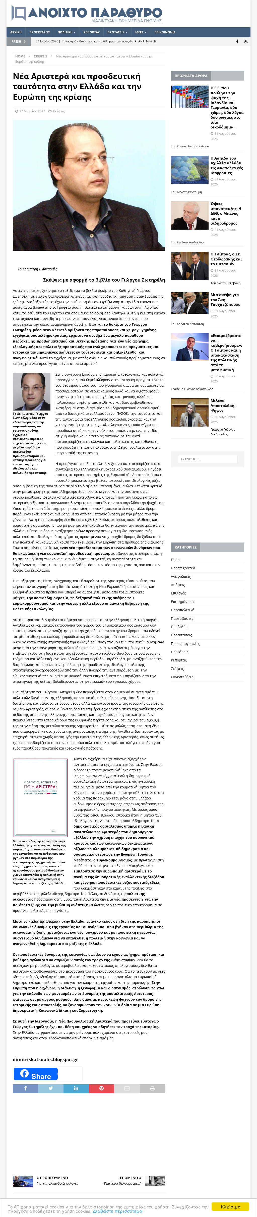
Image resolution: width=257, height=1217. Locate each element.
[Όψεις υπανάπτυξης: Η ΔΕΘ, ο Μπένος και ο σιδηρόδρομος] (190, 215)
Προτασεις (115, 32)
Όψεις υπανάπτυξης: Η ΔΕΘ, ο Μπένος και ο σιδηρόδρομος (226, 213)
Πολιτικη (65, 32)
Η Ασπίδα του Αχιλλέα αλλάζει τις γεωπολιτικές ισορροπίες (227, 165)
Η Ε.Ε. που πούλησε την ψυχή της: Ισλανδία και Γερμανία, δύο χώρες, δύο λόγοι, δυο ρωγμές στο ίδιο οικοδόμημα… (227, 107)
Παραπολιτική (183, 609)
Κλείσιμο (230, 1206)
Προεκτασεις (39, 32)
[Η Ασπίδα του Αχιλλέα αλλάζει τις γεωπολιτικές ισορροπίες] (190, 170)
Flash (175, 559)
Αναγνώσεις (181, 576)
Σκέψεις (59, 111)
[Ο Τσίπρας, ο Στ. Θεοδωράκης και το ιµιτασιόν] (190, 266)
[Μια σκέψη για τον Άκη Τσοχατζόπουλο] (190, 302)
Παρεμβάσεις (182, 618)
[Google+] (246, 41)
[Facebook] (237, 41)
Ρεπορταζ (92, 32)
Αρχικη (16, 32)
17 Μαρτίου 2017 (32, 111)
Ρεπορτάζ (179, 660)
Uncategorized (183, 568)
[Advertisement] (89, 1135)
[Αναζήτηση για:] (208, 459)
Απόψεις (178, 584)
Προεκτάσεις (181, 635)
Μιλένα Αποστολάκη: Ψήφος (223, 405)
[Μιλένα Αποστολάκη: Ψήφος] (190, 412)
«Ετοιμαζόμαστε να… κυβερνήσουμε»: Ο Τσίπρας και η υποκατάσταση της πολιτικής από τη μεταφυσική (226, 352)
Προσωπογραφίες (185, 643)
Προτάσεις (179, 651)
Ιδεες (139, 32)
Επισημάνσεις (183, 601)
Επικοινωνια (165, 32)
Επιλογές (178, 593)
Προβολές (179, 626)
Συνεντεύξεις (182, 676)
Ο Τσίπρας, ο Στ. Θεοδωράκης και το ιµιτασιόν (226, 258)
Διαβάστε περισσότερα (118, 1211)
